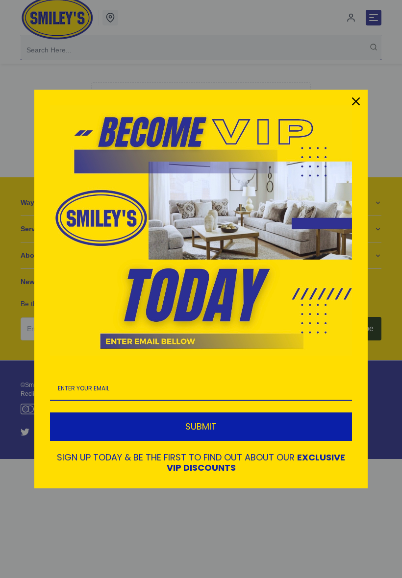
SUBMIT (201, 426)
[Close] (356, 101)
